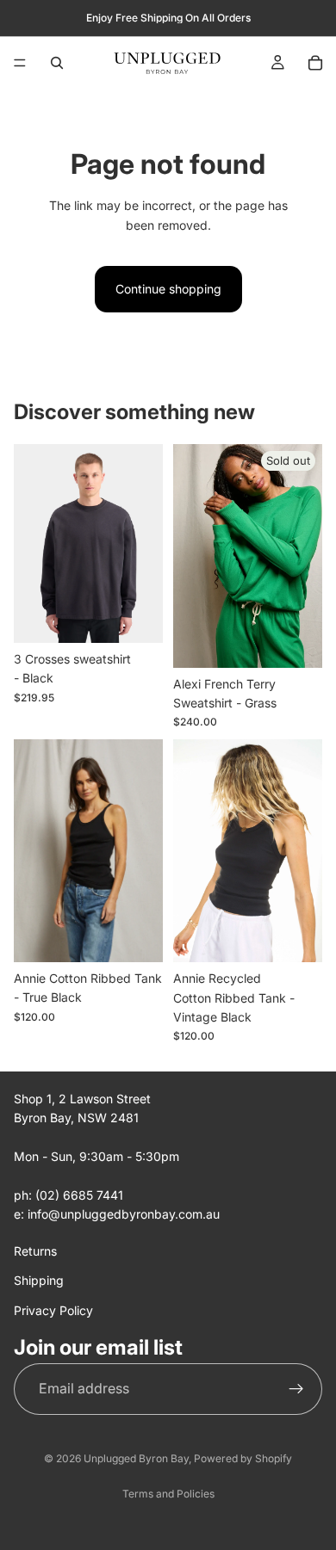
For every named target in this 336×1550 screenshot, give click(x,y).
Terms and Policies (168, 1493)
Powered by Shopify (243, 1458)
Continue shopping (168, 288)
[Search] (57, 63)
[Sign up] (296, 1389)
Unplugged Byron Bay (136, 1458)
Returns (35, 1251)
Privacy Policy (53, 1310)
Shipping (39, 1280)
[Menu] (20, 63)
